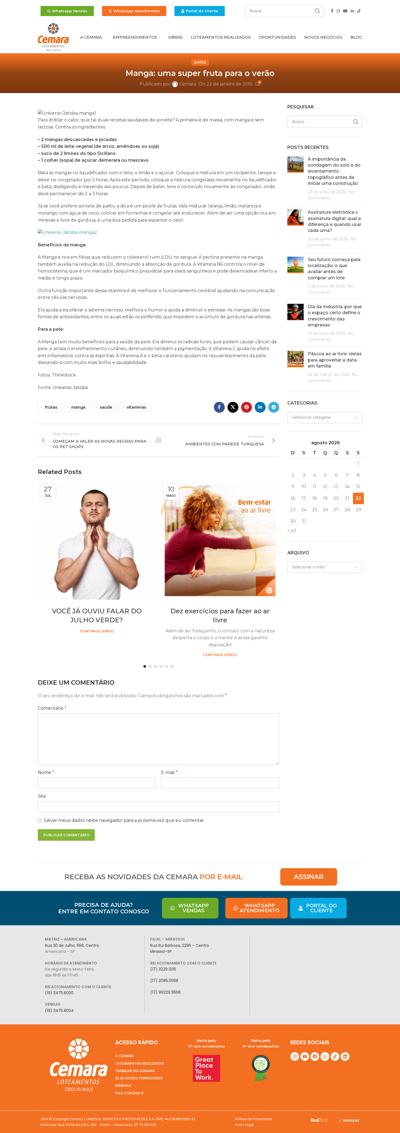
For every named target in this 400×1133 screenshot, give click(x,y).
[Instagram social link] (338, 11)
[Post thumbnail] (295, 178)
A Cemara (124, 1055)
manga (78, 407)
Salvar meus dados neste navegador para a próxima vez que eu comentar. (124, 820)
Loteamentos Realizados (139, 1063)
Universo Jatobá (71, 387)
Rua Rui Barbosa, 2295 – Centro (179, 945)
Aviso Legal (244, 1124)
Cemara (187, 84)
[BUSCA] (317, 11)
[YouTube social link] (345, 11)
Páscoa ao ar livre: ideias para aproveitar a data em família (335, 360)
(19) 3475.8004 (59, 1010)
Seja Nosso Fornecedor (139, 1078)
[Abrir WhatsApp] (386, 1119)
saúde (106, 407)
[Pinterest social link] (246, 407)
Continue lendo (97, 631)
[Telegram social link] (273, 407)
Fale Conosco (129, 1093)
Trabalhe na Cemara (135, 1070)
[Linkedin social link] (352, 11)
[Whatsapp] (325, 1056)
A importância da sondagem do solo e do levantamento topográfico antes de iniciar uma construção (334, 171)
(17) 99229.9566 (165, 992)
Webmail (123, 1085)
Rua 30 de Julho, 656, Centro (72, 945)
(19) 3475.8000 (59, 993)
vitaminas (136, 407)
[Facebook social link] (332, 11)
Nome (46, 772)
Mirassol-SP (161, 951)
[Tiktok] (335, 1056)
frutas (51, 407)
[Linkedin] (345, 1056)
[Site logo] (53, 37)
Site (42, 796)
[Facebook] (314, 1056)
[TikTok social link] (359, 11)
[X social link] (232, 407)
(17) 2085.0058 (164, 980)
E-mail (169, 772)
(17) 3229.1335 (163, 969)
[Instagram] (294, 1056)
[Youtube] (304, 1056)
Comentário (52, 708)
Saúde (200, 62)
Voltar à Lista (158, 440)
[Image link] (319, 1119)
